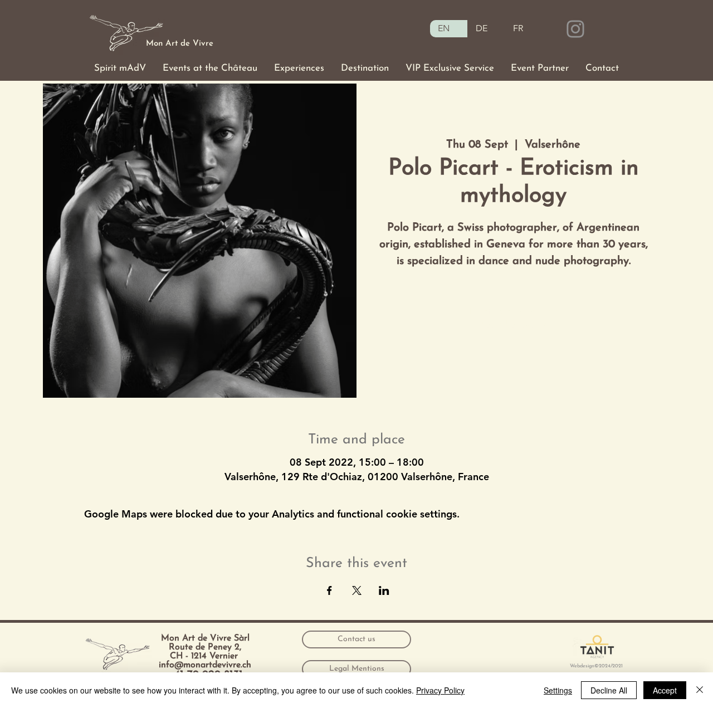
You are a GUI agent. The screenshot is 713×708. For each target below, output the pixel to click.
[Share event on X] (356, 590)
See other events (513, 324)
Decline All (608, 690)
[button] (120, 68)
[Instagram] (575, 29)
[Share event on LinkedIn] (384, 590)
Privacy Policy (440, 690)
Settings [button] (558, 690)
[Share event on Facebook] (329, 590)
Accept (665, 690)
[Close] (699, 690)
